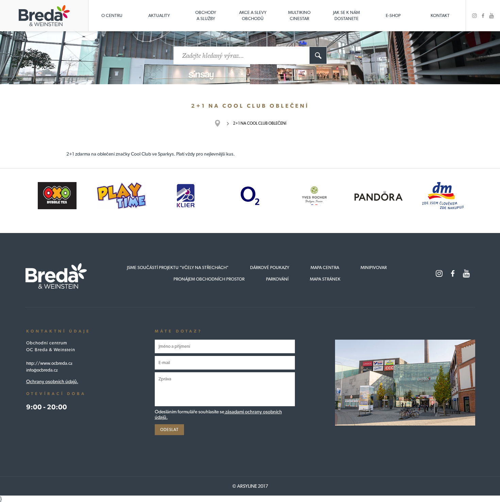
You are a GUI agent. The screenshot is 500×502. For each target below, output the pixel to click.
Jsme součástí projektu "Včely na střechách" (178, 267)
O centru (111, 15)
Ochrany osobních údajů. (52, 381)
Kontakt (440, 15)
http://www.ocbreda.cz (49, 363)
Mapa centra (325, 267)
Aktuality (159, 15)
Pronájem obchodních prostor (209, 279)
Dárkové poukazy (269, 267)
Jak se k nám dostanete (346, 15)
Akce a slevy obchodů (252, 15)
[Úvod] (221, 123)
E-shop (393, 15)
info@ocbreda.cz (42, 370)
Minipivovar (374, 267)
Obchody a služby (205, 15)
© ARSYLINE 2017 (250, 486)
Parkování (277, 279)
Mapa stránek (325, 279)
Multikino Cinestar (299, 15)
